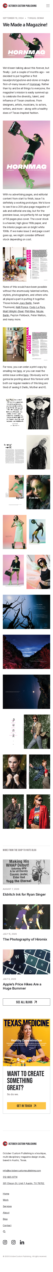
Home (6, 1193)
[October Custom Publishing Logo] (20, 5)
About (6, 1212)
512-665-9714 (10, 1177)
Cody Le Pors (37, 307)
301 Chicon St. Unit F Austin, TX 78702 (24, 1183)
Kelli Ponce (22, 307)
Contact (7, 1225)
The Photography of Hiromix (25, 939)
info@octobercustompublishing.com (22, 1170)
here (19, 370)
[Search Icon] (4, 1231)
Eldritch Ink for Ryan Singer (24, 894)
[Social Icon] (5, 1242)
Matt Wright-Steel (13, 311)
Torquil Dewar (35, 18)
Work (5, 1199)
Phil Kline (30, 311)
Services (7, 1206)
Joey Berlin (25, 303)
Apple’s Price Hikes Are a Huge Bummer (22, 986)
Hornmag (35, 84)
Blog (5, 1219)
